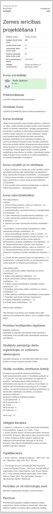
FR (15, 6)
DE (12, 6)
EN (6, 6)
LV (4, 6)
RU (9, 6)
